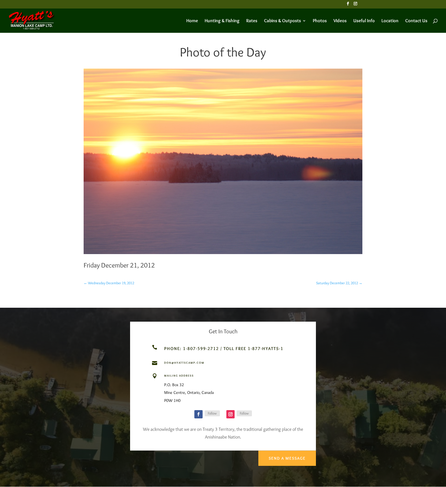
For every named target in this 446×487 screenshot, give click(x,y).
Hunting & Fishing (222, 21)
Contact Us (416, 21)
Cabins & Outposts (282, 21)
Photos (320, 21)
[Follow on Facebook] (198, 414)
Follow (212, 413)
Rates (251, 21)
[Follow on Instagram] (230, 414)
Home (192, 21)
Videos (340, 21)
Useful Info (364, 21)
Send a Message (287, 458)
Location (390, 21)
